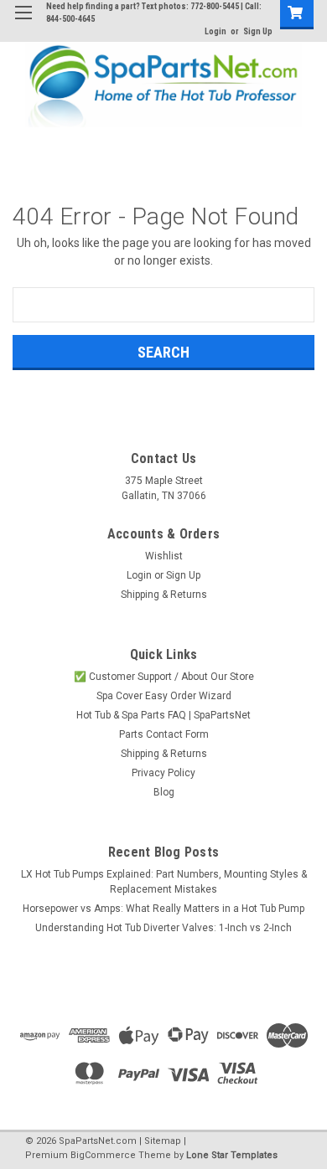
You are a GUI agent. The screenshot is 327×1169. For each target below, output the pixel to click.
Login (215, 31)
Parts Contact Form (164, 734)
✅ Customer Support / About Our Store (164, 676)
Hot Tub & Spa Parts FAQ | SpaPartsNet (163, 715)
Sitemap (162, 1141)
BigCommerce (103, 1155)
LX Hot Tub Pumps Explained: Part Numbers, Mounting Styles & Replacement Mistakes (164, 881)
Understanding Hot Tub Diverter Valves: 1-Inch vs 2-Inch (163, 928)
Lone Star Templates (232, 1155)
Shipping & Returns (164, 594)
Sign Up (257, 31)
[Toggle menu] (23, 23)
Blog (163, 792)
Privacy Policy (163, 773)
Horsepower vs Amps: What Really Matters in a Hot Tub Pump (163, 908)
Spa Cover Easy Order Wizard (163, 696)
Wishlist (164, 556)
